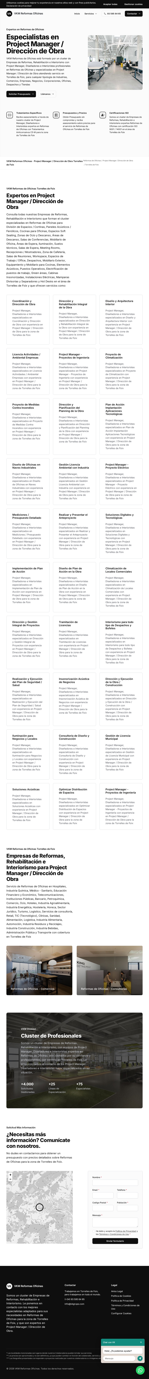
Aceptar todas (110, 4)
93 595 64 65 (114, 13)
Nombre (97, 1177)
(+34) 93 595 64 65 (75, 1299)
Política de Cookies (121, 1296)
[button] (39, 1207)
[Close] (141, 1342)
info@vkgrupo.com (74, 1304)
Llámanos (45, 94)
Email (95, 1190)
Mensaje (97, 1215)
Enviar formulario (115, 1241)
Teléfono (122, 1190)
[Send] (140, 1358)
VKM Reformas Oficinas (28, 13)
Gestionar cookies (133, 4)
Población (122, 1202)
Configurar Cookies (121, 1313)
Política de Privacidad (125, 1231)
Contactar (132, 13)
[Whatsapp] (140, 1370)
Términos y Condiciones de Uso (114, 1234)
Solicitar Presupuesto (19, 94)
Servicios (89, 13)
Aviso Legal (117, 1291)
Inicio (77, 13)
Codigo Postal (100, 1202)
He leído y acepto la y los (117, 1232)
